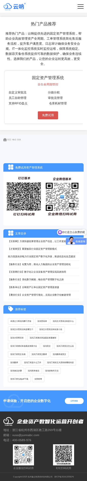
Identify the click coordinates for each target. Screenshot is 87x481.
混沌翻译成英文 (59, 354)
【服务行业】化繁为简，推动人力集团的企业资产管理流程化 (39, 264)
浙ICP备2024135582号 (64, 477)
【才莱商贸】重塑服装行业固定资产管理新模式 (32, 249)
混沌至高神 (42, 321)
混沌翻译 (14, 362)
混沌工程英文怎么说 (65, 346)
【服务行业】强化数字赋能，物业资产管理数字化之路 (36, 279)
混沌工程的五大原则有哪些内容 (60, 362)
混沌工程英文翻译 (39, 354)
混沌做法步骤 (16, 371)
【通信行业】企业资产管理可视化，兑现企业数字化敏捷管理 (39, 295)
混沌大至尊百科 (17, 338)
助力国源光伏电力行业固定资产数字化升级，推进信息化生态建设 (41, 256)
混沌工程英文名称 (18, 354)
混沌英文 (47, 346)
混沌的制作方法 (51, 371)
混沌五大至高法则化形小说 (50, 329)
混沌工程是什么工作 (32, 362)
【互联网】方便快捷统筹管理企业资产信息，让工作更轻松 (38, 241)
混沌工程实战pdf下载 (19, 379)
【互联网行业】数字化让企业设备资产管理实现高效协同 (37, 272)
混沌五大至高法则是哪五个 (21, 329)
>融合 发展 (16, 140)
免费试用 (48, 115)
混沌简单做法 (33, 371)
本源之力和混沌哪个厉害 (20, 321)
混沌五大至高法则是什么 (63, 321)
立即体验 (74, 401)
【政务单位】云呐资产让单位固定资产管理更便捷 (33, 287)
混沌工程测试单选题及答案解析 (43, 338)
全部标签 (38, 379)
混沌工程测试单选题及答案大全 (23, 346)
